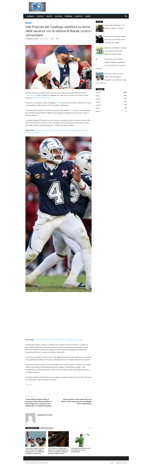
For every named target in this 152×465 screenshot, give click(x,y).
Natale (58, 103)
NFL (71, 110)
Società (40, 16)
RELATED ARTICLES (32, 428)
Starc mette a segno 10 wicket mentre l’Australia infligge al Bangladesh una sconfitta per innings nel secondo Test (34, 450)
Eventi (87, 16)
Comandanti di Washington (41, 98)
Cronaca (30, 16)
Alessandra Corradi (32, 39)
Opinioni (68, 16)
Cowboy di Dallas (31, 95)
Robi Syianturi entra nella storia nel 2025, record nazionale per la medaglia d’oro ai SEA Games (76, 401)
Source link (29, 384)
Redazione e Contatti (121, 462)
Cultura (58, 16)
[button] (125, 16)
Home (26, 21)
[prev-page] (88, 428)
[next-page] (91, 428)
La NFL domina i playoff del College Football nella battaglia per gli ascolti (58, 340)
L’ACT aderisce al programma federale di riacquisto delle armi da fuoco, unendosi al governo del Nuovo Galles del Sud (58, 450)
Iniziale (111, 462)
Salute (49, 16)
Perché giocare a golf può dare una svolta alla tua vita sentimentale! (80, 450)
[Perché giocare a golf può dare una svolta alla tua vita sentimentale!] (81, 439)
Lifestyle (78, 16)
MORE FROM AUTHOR (47, 428)
